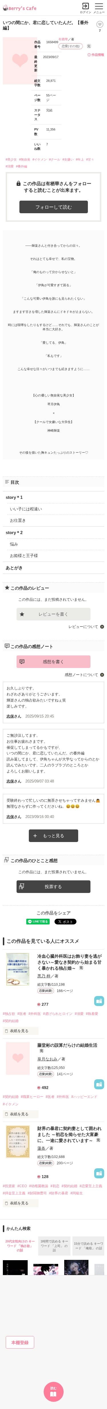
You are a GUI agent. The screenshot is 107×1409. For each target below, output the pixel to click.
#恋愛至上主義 (91, 1186)
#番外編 (21, 166)
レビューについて (83, 627)
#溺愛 (10, 166)
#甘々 (90, 159)
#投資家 (9, 1186)
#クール (54, 159)
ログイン (85, 12)
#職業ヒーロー (32, 1097)
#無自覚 (24, 159)
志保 (10, 716)
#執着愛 (92, 1014)
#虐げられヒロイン (57, 1014)
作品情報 (98, 54)
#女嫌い (68, 159)
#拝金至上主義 (14, 1193)
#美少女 (11, 159)
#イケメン (40, 159)
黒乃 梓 (44, 976)
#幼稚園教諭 (38, 1186)
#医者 (21, 1014)
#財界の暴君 (58, 1193)
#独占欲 (9, 1014)
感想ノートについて (81, 675)
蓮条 (41, 1148)
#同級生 (76, 1193)
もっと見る (53, 835)
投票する (53, 886)
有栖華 (63, 39)
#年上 (80, 159)
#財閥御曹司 (37, 1193)
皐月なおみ (47, 1059)
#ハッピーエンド (84, 1097)
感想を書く (53, 661)
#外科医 (35, 1014)
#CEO (22, 1186)
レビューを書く (53, 614)
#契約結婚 (11, 1021)
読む (54, 1388)
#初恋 (55, 1186)
